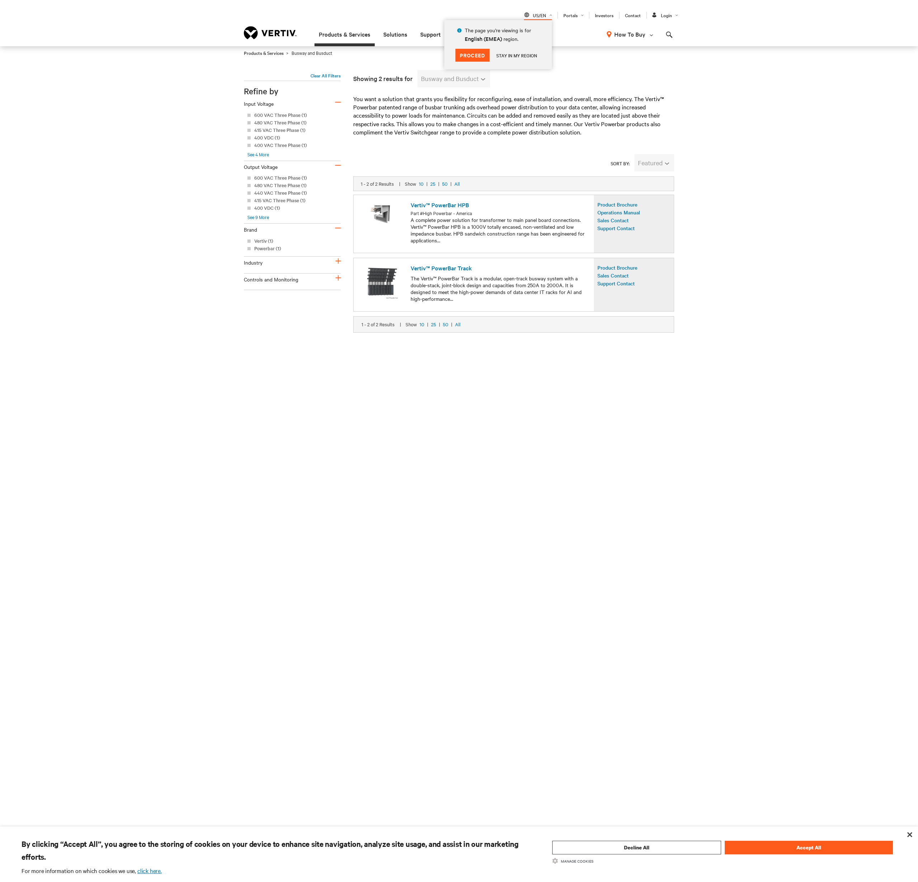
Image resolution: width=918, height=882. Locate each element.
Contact (633, 15)
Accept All (808, 847)
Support (430, 34)
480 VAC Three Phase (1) (280, 122)
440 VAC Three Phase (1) (280, 192)
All (457, 183)
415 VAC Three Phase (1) (280, 130)
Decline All (636, 847)
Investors (604, 15)
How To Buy (629, 34)
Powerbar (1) (267, 248)
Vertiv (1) (263, 240)
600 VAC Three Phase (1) (280, 115)
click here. (149, 870)
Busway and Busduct (450, 78)
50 (445, 183)
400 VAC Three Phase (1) (280, 145)
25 (432, 183)
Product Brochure (617, 204)
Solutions (395, 34)
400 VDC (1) (267, 137)
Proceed (472, 55)
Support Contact (616, 228)
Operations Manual (618, 212)
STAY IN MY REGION (516, 55)
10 (421, 183)
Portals (570, 15)
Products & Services (344, 34)
